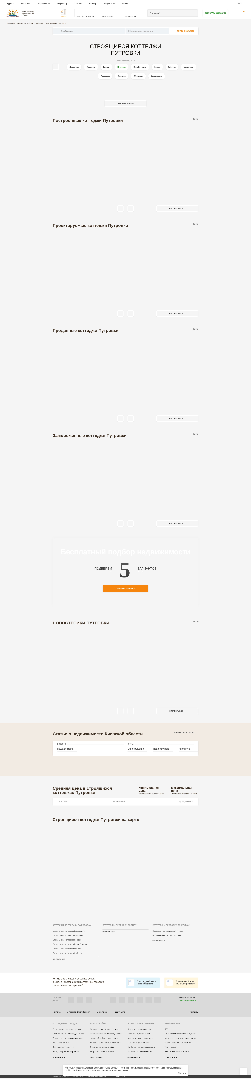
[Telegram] (89, 1000)
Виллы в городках (61, 1042)
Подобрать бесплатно (215, 13)
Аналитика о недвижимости (140, 1038)
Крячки (106, 67)
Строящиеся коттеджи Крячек (67, 940)
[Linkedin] (157, 1000)
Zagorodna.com (91, 1068)
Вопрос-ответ (109, 3)
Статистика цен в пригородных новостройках (111, 1034)
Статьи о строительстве (138, 1042)
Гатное (157, 67)
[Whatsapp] (80, 1000)
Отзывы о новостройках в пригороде (107, 1029)
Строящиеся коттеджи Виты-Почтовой (71, 944)
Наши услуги (119, 1012)
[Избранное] (234, 13)
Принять (182, 1073)
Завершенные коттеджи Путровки (168, 931)
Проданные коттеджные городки (68, 1038)
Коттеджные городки (24, 23)
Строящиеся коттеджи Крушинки (68, 935)
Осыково (122, 76)
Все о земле (170, 1047)
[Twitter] (122, 1000)
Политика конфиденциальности (98, 1076)
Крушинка (91, 67)
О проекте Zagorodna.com (78, 1012)
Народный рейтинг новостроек (104, 1038)
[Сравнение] (243, 1071)
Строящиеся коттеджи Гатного (67, 949)
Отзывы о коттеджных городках (67, 1029)
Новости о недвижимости (139, 1029)
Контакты (194, 1012)
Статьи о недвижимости (138, 1034)
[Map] (125, 869)
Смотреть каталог (125, 103)
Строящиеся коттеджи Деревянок (69, 931)
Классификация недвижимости (179, 1042)
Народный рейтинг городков (66, 1051)
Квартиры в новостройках (102, 1051)
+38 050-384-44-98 (187, 997)
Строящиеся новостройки (102, 1047)
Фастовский (51, 23)
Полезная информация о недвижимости (183, 1034)
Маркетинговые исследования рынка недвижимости (189, 1038)
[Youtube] (140, 1000)
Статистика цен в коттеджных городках (71, 1034)
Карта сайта (120, 1076)
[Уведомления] (242, 13)
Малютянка (188, 67)
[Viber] (71, 1000)
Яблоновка (138, 76)
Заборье (172, 67)
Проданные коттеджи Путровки (166, 935)
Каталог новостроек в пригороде (105, 1042)
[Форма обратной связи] (149, 1000)
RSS (166, 1029)
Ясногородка (156, 76)
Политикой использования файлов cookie (139, 1068)
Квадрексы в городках (63, 1047)
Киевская (39, 23)
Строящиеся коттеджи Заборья (67, 953)
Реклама (56, 1012)
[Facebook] (113, 1000)
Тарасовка (105, 76)
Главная (10, 23)
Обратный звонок (187, 1001)
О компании (102, 1012)
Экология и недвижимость (177, 1051)
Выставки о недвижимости (139, 1051)
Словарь (125, 3)
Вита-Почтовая (139, 67)
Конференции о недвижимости (141, 1047)
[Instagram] (131, 1000)
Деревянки (74, 67)
